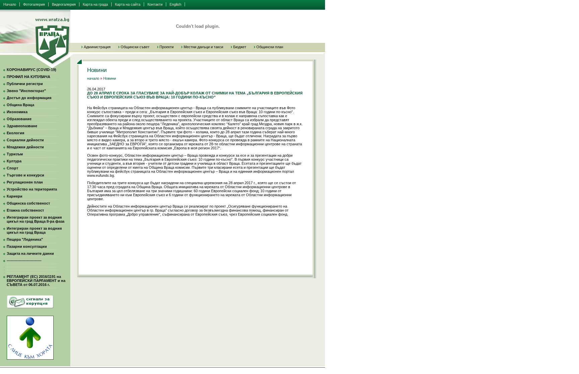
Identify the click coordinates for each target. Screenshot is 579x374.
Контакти (155, 4)
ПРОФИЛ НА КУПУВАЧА (28, 77)
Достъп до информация (29, 98)
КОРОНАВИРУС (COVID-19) (31, 70)
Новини (109, 78)
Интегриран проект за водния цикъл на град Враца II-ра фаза (35, 219)
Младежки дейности (25, 147)
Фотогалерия (34, 4)
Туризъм (15, 154)
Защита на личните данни (30, 253)
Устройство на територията (32, 189)
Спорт (12, 168)
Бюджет (239, 47)
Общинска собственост (28, 203)
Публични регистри (25, 84)
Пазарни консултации (27, 246)
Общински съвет (135, 47)
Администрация (97, 47)
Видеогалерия (64, 4)
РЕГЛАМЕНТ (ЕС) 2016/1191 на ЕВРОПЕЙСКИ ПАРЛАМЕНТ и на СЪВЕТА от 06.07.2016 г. (36, 281)
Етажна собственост (25, 210)
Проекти (166, 47)
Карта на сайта (127, 4)
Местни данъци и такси (203, 47)
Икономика (17, 112)
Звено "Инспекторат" (26, 91)
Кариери (14, 196)
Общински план (269, 47)
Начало (9, 4)
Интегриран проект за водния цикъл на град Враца (34, 230)
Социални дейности (25, 140)
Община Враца (20, 105)
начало (93, 78)
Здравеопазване (22, 126)
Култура (14, 161)
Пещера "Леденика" (25, 239)
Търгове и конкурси (25, 175)
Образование (19, 119)
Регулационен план (25, 182)
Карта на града (95, 4)
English (175, 4)
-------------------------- (24, 260)
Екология (15, 133)
